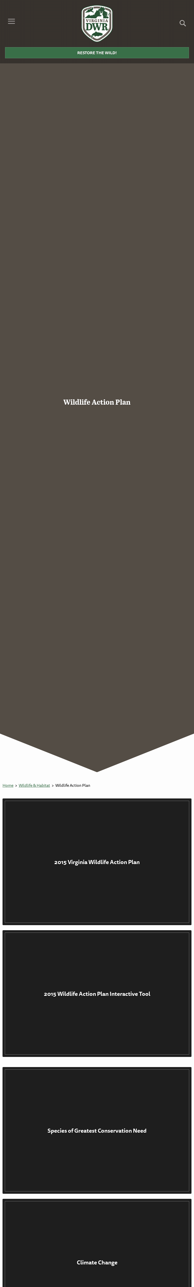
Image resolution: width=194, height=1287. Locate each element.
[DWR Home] (97, 23)
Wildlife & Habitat (34, 785)
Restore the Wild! (97, 52)
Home (8, 785)
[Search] (183, 25)
